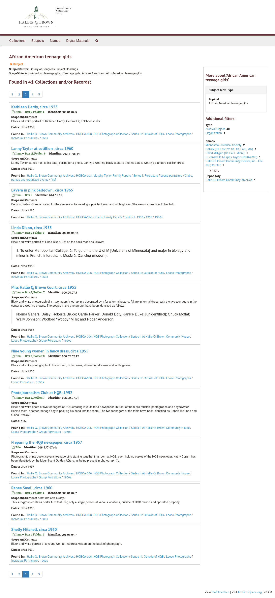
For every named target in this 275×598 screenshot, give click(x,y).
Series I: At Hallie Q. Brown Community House (160, 336)
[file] (53, 179)
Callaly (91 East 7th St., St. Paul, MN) (230, 149)
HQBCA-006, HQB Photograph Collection (102, 134)
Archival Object (215, 129)
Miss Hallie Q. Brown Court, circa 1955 (43, 287)
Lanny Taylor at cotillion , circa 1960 (42, 148)
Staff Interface (220, 592)
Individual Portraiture (24, 138)
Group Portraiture (50, 340)
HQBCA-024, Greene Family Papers (99, 217)
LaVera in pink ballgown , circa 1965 (42, 190)
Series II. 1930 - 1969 (138, 217)
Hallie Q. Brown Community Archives (50, 134)
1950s (44, 138)
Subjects (37, 40)
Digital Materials (77, 40)
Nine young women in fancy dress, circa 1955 (49, 351)
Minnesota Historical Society (224, 145)
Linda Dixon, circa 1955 (31, 227)
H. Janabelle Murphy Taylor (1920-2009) (232, 157)
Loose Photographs (178, 134)
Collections (17, 40)
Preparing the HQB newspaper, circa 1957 (46, 442)
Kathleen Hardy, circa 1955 (34, 107)
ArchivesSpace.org (250, 592)
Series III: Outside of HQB (147, 134)
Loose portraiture (171, 175)
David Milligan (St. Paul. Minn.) (225, 153)
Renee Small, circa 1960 (31, 487)
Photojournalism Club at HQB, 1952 (41, 392)
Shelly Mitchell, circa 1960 (34, 529)
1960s (158, 217)
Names (55, 40)
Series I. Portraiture (145, 175)
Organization (214, 133)
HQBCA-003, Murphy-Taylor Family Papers (103, 175)
